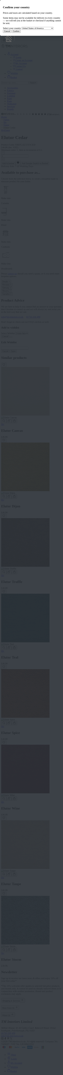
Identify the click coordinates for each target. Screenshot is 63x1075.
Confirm (16, 31)
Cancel (7, 31)
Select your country (12, 28)
